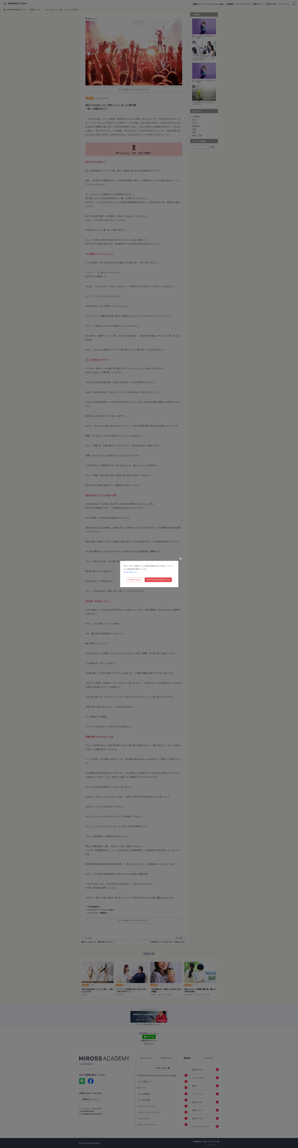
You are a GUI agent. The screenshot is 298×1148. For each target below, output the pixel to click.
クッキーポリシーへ (130, 572)
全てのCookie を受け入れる (158, 580)
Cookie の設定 (135, 580)
